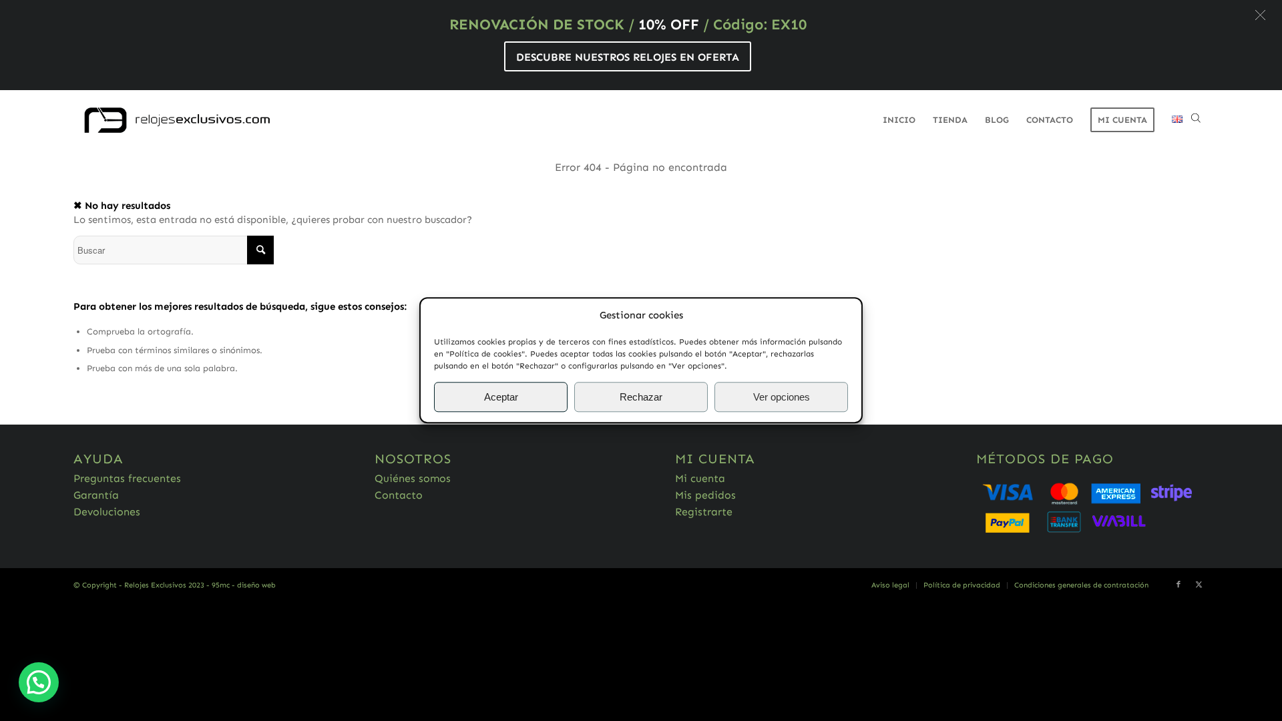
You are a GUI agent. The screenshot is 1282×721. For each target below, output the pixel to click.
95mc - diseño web (244, 585)
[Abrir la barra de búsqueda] (1196, 120)
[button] (1260, 15)
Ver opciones (781, 397)
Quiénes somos (413, 478)
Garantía (96, 495)
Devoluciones (106, 511)
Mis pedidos (705, 495)
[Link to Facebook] (1178, 585)
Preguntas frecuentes (127, 478)
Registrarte (703, 511)
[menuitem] (899, 120)
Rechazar (641, 397)
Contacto (399, 495)
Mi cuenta (700, 478)
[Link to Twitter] (1199, 585)
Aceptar (501, 397)
